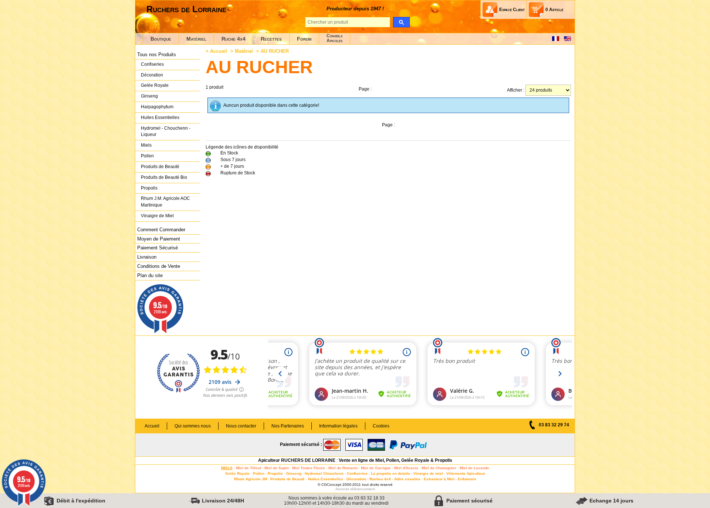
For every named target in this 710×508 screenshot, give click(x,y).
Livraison (146, 257)
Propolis (149, 188)
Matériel (196, 39)
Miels (146, 145)
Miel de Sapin (276, 468)
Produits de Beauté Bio (164, 177)
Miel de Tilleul (248, 468)
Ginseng (149, 96)
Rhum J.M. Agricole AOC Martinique (165, 202)
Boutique (161, 39)
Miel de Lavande (474, 468)
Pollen (147, 155)
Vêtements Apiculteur (465, 473)
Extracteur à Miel (439, 479)
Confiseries (152, 64)
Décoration (152, 75)
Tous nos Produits (156, 54)
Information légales (338, 426)
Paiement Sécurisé (157, 247)
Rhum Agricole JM (250, 479)
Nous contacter (241, 426)
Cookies (381, 426)
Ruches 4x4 (380, 479)
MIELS (227, 468)
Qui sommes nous (193, 426)
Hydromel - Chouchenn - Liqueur (165, 131)
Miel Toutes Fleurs (308, 468)
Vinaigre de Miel (157, 215)
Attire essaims (407, 479)
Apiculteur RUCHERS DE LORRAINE (296, 460)
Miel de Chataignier (439, 468)
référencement (362, 489)
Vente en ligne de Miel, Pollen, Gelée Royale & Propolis (395, 460)
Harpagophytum (157, 106)
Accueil (218, 51)
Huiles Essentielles (160, 117)
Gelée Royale (155, 85)
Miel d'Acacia (406, 468)
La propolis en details (390, 473)
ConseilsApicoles (334, 38)
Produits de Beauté (160, 166)
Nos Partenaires (287, 426)
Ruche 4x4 (234, 39)
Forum (304, 39)
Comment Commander (161, 229)
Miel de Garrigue (376, 468)
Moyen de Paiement (158, 239)
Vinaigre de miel (428, 473)
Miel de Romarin (343, 468)
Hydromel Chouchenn (324, 473)
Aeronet (342, 489)
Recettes (271, 39)
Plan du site (150, 275)
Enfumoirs (467, 479)
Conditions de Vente (158, 266)
